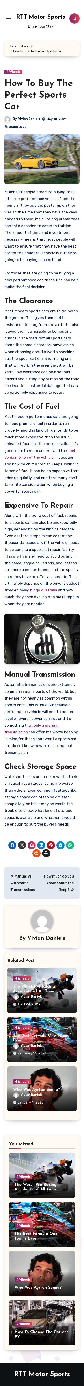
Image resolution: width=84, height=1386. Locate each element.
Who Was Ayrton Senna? (36, 1090)
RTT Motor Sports (40, 17)
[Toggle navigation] (8, 18)
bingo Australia (43, 590)
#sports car (18, 127)
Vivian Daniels (29, 119)
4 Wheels (13, 72)
